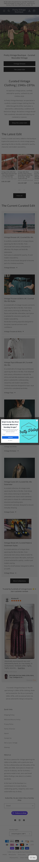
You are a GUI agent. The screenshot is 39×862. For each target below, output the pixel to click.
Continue (10, 437)
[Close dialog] (37, 420)
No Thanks (10, 440)
